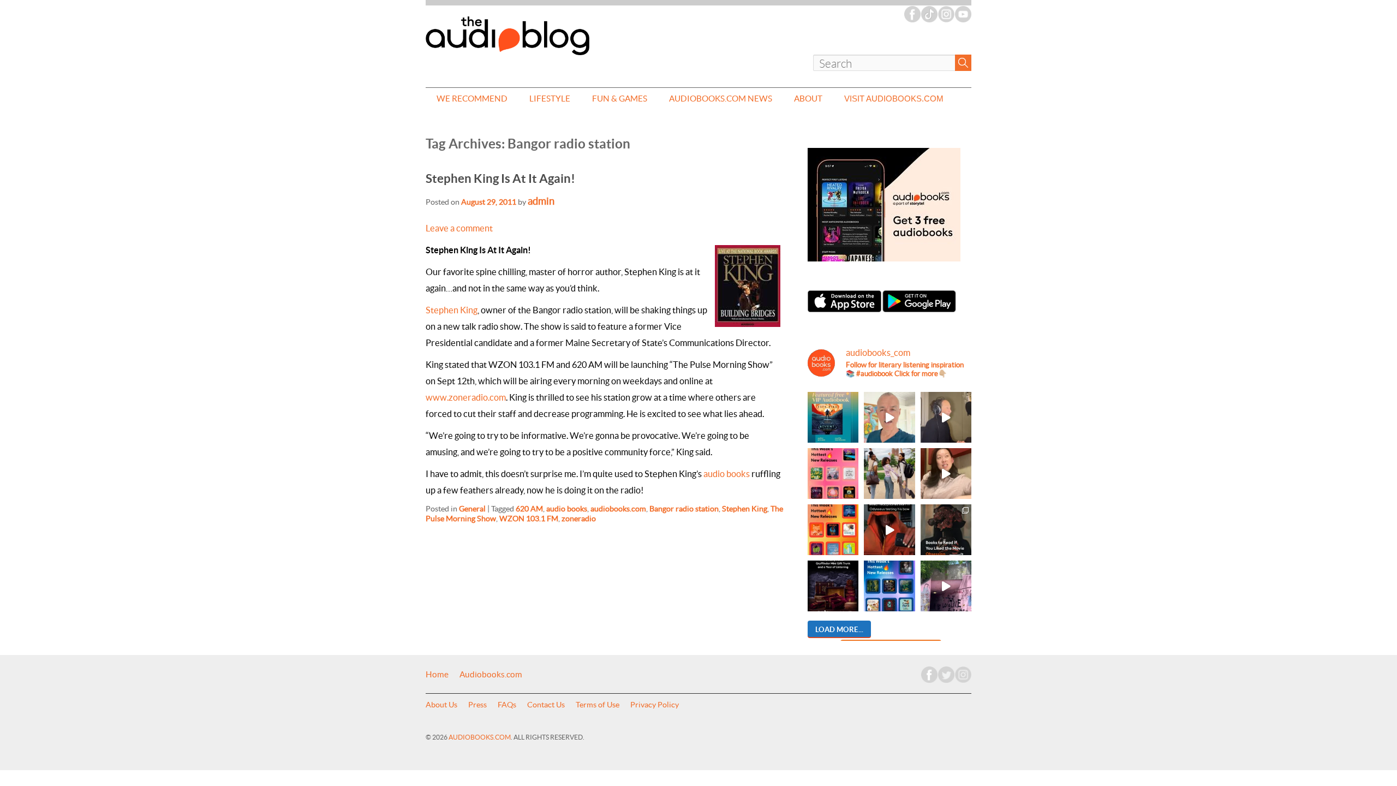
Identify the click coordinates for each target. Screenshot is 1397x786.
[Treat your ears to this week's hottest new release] (833, 473)
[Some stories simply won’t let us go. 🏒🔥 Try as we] (946, 586)
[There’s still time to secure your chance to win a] (833, 586)
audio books (726, 474)
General (472, 508)
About (808, 98)
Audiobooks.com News (720, 98)
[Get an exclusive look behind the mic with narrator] (946, 417)
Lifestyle (549, 98)
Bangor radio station (684, 508)
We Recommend (472, 98)
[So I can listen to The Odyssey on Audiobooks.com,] (889, 529)
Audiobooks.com (490, 674)
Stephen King (451, 310)
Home (437, 674)
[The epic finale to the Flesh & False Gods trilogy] (946, 473)
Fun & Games (619, 98)
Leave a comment (459, 228)
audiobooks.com (618, 508)
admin (541, 201)
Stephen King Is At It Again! (500, 178)
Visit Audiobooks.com (894, 98)
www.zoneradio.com (466, 397)
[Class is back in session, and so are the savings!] (889, 473)
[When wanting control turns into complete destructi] (946, 529)
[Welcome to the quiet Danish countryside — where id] (889, 417)
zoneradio (579, 518)
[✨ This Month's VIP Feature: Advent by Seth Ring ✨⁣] (833, 417)
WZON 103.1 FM (528, 518)
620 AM (529, 508)
